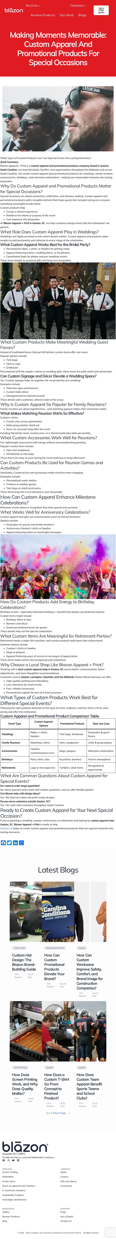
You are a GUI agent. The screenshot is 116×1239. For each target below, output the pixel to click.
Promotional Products (55, 948)
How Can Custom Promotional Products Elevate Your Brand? (54, 967)
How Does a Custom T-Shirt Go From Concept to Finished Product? (56, 1086)
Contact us (6, 828)
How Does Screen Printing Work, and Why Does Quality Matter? (25, 1084)
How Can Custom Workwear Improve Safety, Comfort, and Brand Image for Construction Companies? (90, 971)
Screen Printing (20, 1067)
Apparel (81, 948)
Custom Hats (19, 948)
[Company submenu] (85, 5)
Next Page (62, 1112)
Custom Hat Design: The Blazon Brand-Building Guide (24, 962)
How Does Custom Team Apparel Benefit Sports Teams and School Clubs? (89, 1086)
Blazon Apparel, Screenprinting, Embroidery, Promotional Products (53, 1233)
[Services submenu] (39, 5)
